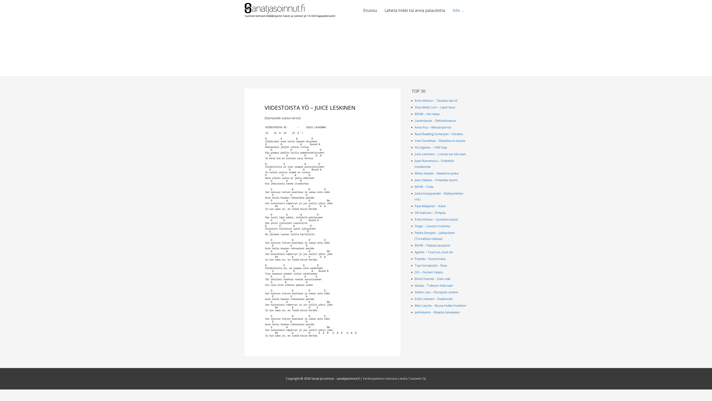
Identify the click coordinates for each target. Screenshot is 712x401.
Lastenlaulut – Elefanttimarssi (435, 121)
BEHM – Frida (424, 187)
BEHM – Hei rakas (427, 114)
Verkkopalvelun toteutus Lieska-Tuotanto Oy (394, 378)
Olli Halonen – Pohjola (430, 213)
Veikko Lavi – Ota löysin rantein (436, 292)
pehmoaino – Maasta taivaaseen (437, 312)
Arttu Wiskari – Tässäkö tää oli (436, 101)
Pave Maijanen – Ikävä (430, 206)
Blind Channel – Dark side (432, 279)
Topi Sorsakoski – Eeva (431, 265)
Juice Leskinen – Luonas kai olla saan (440, 154)
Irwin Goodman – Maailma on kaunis (440, 141)
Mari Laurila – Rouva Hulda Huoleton (440, 306)
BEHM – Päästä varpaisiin (432, 245)
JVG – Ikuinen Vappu (429, 272)
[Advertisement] (356, 49)
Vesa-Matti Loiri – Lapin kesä (435, 107)
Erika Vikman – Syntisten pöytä (436, 219)
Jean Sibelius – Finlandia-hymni (436, 180)
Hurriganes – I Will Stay (431, 147)
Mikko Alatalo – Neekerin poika (436, 173)
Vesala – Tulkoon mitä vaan (434, 285)
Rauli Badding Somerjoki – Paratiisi (439, 134)
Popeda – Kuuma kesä (430, 259)
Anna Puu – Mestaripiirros (433, 127)
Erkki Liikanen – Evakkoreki (434, 299)
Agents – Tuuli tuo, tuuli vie (434, 252)
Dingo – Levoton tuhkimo (432, 226)
